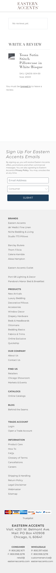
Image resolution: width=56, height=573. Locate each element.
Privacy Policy (22, 170)
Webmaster (14, 489)
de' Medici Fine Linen (19, 227)
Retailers (13, 373)
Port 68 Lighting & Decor (22, 276)
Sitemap (12, 493)
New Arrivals (15, 293)
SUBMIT (28, 197)
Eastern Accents (17, 223)
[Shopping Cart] (51, 6)
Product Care (15, 444)
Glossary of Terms (18, 457)
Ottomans (13, 325)
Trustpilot (28, 518)
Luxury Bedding (16, 298)
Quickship (13, 343)
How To (12, 448)
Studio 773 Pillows (18, 236)
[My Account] (49, 6)
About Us (13, 355)
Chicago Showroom (19, 378)
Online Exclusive (17, 338)
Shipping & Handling (19, 475)
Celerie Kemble (16, 254)
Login (11, 426)
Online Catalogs (17, 396)
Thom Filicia (14, 249)
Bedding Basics (16, 329)
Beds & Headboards (18, 320)
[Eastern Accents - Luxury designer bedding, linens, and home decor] (28, 5)
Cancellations (15, 462)
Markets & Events (17, 382)
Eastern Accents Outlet (20, 267)
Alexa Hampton (16, 258)
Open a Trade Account (20, 430)
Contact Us (14, 360)
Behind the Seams (18, 409)
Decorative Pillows (18, 302)
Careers (12, 466)
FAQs (11, 453)
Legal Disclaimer (17, 484)
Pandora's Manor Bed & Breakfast (26, 281)
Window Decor (16, 311)
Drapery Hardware (18, 316)
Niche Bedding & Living (21, 231)
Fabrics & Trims (16, 334)
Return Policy (15, 480)
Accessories (14, 307)
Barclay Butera (16, 245)
